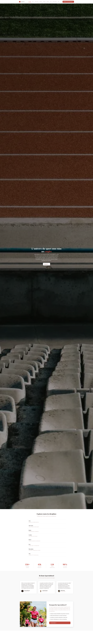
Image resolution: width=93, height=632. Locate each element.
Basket (41, 1)
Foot (51, 1)
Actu (33, 1)
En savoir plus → (53, 622)
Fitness (48, 1)
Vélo (58, 1)
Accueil (30, 1)
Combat (44, 1)
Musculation (55, 1)
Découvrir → (46, 264)
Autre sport (36, 1)
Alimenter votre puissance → (68, 1)
